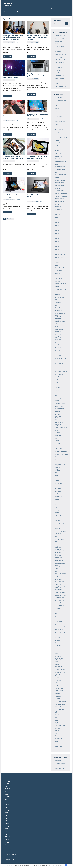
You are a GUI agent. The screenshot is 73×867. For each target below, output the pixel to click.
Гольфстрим (57, 387)
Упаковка (56, 707)
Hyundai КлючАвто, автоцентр (61, 127)
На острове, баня (58, 549)
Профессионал (58, 608)
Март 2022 (7, 842)
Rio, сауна (57, 145)
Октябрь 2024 (7, 815)
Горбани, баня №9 (58, 390)
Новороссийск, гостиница (60, 566)
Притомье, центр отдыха (60, 606)
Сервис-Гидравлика (59, 654)
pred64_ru (42, 118)
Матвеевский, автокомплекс (60, 521)
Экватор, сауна (58, 736)
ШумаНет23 (57, 735)
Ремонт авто (57, 619)
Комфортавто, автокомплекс (61, 469)
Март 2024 (7, 823)
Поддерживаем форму (54, 8)
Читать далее (7, 56)
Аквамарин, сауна (58, 276)
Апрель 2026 (7, 788)
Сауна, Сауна (57, 648)
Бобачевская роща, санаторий (61, 340)
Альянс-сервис (58, 288)
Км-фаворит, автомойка (60, 464)
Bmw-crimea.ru (58, 110)
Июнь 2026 (7, 785)
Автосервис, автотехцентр (60, 259)
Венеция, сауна (58, 355)
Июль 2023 (7, 834)
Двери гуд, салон (58, 401)
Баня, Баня (57, 326)
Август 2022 (7, 836)
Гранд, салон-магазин (59, 396)
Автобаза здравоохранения (60, 166)
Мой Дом (56, 541)
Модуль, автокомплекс (59, 539)
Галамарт (57, 377)
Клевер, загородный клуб (60, 449)
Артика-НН (57, 299)
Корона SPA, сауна (58, 478)
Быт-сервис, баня (58, 345)
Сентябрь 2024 (8, 817)
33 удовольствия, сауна (59, 97)
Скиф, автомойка (58, 659)
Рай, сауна (57, 616)
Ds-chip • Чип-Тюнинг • (59, 114)
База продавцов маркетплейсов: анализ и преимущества (60, 310)
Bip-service (57, 108)
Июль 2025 (7, 801)
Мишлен (56, 537)
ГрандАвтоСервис (58, 398)
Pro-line (56, 135)
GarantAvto (57, 124)
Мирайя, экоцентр (58, 533)
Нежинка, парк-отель (59, 560)
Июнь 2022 (7, 837)
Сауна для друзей (58, 645)
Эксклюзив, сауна (58, 738)
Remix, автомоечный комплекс (61, 138)
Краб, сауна (57, 480)
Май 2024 (7, 820)
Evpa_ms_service (58, 116)
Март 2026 (7, 789)
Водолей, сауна (58, 368)
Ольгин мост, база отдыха (60, 582)
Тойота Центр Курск (59, 688)
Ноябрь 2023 (7, 829)
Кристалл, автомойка (59, 481)
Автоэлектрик (57, 273)
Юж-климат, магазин (59, 747)
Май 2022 (7, 839)
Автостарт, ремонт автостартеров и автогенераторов (58, 262)
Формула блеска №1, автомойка (61, 719)
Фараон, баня (57, 715)
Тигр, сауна (57, 687)
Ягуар (56, 749)
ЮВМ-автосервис (58, 746)
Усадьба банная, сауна (59, 709)
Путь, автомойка (58, 610)
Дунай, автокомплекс (59, 422)
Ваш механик (57, 350)
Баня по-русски (58, 324)
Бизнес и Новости (21, 11)
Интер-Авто (57, 440)
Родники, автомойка (59, 629)
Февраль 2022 (8, 844)
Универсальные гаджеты (41, 8)
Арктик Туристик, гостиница (60, 297)
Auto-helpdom (57, 103)
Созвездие (57, 664)
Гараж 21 (56, 379)
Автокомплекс (58, 179)
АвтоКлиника (57, 177)
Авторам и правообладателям (61, 211)
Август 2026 (7, 781)
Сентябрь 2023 (8, 833)
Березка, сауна (58, 337)
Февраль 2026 (8, 791)
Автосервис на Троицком (60, 254)
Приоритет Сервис (58, 602)
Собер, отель (57, 662)
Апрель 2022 (7, 841)
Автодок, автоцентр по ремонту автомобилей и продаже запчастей (61, 169)
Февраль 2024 (8, 825)
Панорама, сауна (58, 589)
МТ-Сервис (57, 546)
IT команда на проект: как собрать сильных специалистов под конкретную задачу (61, 74)
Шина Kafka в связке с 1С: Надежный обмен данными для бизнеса (61, 82)
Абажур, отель (58, 153)
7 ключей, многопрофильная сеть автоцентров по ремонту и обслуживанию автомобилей (61, 100)
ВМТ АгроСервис (58, 361)
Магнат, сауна (57, 520)
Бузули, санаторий (58, 342)
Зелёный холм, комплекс (60, 433)
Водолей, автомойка (59, 363)
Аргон (56, 296)
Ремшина (57, 624)
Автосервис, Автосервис (60, 257)
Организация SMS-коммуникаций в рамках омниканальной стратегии (60, 50)
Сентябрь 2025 (8, 797)
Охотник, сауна (58, 587)
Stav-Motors (57, 150)
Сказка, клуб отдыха (59, 658)
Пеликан (56, 594)
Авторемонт (57, 212)
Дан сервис (57, 400)
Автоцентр (57, 265)
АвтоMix (56, 164)
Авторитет (57, 217)
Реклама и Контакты (59, 618)
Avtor (17, 42)
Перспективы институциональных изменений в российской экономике (61, 45)
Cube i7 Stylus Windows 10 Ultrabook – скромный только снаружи (37, 197)
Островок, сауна (58, 584)
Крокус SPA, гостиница (59, 483)
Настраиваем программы (28, 8)
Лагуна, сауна (57, 485)
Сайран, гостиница (58, 643)
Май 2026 (7, 786)
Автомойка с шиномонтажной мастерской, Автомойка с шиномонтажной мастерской (61, 195)
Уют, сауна (57, 714)
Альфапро (57, 286)
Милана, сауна (58, 528)
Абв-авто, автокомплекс (60, 154)
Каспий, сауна (57, 443)
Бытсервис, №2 (58, 347)
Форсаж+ (56, 722)
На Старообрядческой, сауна (61, 550)
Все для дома (57, 376)
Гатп (55, 380)
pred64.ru (7, 3)
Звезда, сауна (57, 432)
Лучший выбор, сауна (59, 501)
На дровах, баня (58, 547)
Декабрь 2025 (7, 794)
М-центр (56, 507)
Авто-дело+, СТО (58, 158)
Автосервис (57, 220)
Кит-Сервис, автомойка (59, 448)
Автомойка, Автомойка (59, 198)
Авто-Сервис (57, 159)
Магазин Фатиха (58, 515)
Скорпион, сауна (58, 661)
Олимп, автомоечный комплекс (61, 578)
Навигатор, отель (58, 555)
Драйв (56, 419)
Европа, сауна (58, 424)
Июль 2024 (7, 818)
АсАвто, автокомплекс (59, 300)
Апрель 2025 (7, 805)
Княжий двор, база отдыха (60, 465)
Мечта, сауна (57, 526)
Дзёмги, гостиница (58, 411)
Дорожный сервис (58, 416)
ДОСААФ (56, 417)
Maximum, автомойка (59, 129)
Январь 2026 (7, 793)
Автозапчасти (57, 172)
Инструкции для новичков (15, 8)
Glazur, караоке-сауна (59, 126)
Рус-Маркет (57, 634)
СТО (55, 675)
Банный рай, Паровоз (59, 316)
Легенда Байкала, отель (60, 497)
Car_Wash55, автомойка (59, 111)
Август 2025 (7, 799)
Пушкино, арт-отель (59, 614)
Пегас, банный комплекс (60, 592)
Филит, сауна (57, 717)
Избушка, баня (58, 435)
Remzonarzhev (57, 140)
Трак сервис (57, 698)
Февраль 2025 (8, 809)
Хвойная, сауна (58, 723)
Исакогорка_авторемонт (60, 441)
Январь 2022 (7, 845)
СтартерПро (57, 674)
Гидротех (56, 382)
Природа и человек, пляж (60, 603)
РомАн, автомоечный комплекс (61, 632)
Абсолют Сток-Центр (59, 156)
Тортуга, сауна (58, 696)
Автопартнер (57, 204)
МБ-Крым (57, 525)
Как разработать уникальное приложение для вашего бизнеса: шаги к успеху (13, 37)
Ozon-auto (57, 132)
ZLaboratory (57, 151)
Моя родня (57, 544)
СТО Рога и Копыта (58, 680)
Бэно (56, 348)
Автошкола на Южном (59, 267)
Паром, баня (57, 590)
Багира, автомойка (58, 307)
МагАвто (56, 509)
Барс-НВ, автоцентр (59, 329)
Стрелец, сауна (58, 682)
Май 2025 (7, 804)
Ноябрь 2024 (7, 813)
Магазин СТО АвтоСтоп (59, 513)
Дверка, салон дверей (59, 406)
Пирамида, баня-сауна (59, 597)
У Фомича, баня (58, 703)
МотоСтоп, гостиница (59, 542)
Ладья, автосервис (58, 486)
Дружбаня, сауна (58, 421)
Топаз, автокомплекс (59, 690)
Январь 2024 (7, 826)
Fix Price (56, 118)
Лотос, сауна (57, 499)
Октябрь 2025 (7, 796)
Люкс (56, 504)
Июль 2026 (7, 783)
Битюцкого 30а (58, 339)
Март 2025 (7, 807)
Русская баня (57, 635)
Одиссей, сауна (58, 576)
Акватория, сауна (58, 278)
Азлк (55, 275)
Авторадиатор (58, 206)
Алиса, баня (57, 281)
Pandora (56, 134)
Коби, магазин (57, 467)
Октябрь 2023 (7, 831)
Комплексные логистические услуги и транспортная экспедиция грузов (61, 40)
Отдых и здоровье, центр (60, 586)
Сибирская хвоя (58, 656)
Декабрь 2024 (8, 812)
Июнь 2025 (7, 802)
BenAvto (56, 105)
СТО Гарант (57, 679)
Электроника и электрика (9, 11)
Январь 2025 (7, 810)
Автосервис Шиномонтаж (60, 255)
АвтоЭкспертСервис (59, 271)
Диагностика (57, 412)
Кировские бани (58, 446)
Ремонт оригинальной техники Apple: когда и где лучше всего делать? (37, 37)
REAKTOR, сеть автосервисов (61, 137)
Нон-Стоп (57, 568)
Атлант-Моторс (58, 302)
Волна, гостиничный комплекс (61, 369)
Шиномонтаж (57, 728)
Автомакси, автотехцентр (60, 180)
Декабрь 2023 (7, 828)
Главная (6, 8)
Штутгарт (56, 733)
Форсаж (56, 720)
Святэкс (56, 653)
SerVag (56, 146)
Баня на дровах (58, 318)
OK (65, 865)
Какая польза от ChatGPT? (11, 77)
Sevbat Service (58, 148)
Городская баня (58, 392)
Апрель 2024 (7, 821)
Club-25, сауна (58, 113)
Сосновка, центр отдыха (60, 672)
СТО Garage (57, 677)
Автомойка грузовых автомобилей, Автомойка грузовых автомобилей (60, 190)
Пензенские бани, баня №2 (60, 595)
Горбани (56, 388)
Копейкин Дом (57, 477)
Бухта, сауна (57, 344)
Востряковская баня (59, 372)
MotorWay (56, 130)
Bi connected (57, 106)
